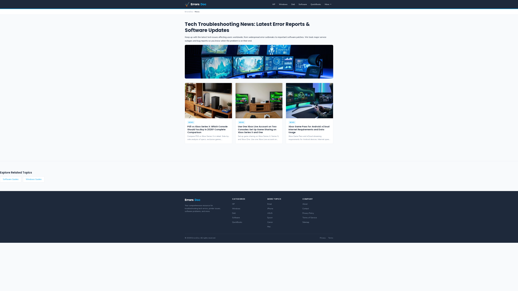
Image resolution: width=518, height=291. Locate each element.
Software (303, 4)
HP (273, 4)
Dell (293, 4)
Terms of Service (309, 217)
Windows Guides (34, 179)
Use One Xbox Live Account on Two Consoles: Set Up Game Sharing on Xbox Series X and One (257, 129)
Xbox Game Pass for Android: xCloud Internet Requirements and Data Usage (309, 129)
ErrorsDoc (189, 12)
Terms (330, 238)
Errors (198, 4)
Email (269, 204)
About (304, 204)
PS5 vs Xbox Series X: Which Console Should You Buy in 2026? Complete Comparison (207, 129)
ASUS (269, 213)
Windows (283, 4)
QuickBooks (316, 4)
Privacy (323, 238)
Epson (270, 217)
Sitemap (305, 222)
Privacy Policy (308, 213)
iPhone (270, 208)
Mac (269, 226)
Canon (270, 222)
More (327, 4)
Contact (305, 208)
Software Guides (10, 179)
